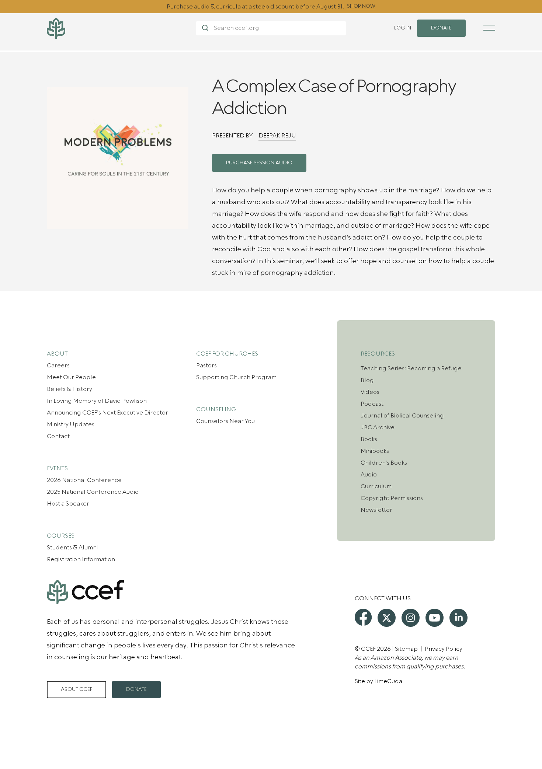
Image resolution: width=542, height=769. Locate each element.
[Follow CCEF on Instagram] (411, 618)
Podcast (372, 404)
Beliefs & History (69, 389)
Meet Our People (71, 377)
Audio (369, 475)
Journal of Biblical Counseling (402, 416)
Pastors (206, 365)
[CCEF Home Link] (121, 28)
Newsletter (376, 510)
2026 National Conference (84, 480)
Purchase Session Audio (259, 163)
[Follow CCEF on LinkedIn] (458, 618)
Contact (58, 436)
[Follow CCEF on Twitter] (387, 618)
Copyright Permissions (392, 498)
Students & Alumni (72, 547)
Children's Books (384, 463)
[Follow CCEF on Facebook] (363, 617)
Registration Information (81, 559)
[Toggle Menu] (489, 27)
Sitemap (406, 649)
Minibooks (375, 451)
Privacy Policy (443, 649)
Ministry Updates (70, 424)
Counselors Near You (225, 421)
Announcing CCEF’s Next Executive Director (107, 413)
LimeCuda (388, 681)
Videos (370, 392)
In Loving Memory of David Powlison (97, 401)
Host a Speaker (68, 504)
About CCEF (76, 689)
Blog (367, 380)
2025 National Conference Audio (93, 492)
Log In (402, 28)
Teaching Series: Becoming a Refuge (411, 368)
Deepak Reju (277, 136)
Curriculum (376, 486)
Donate (136, 689)
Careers (58, 365)
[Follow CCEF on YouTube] (434, 618)
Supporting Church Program (236, 377)
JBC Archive (378, 427)
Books (369, 439)
